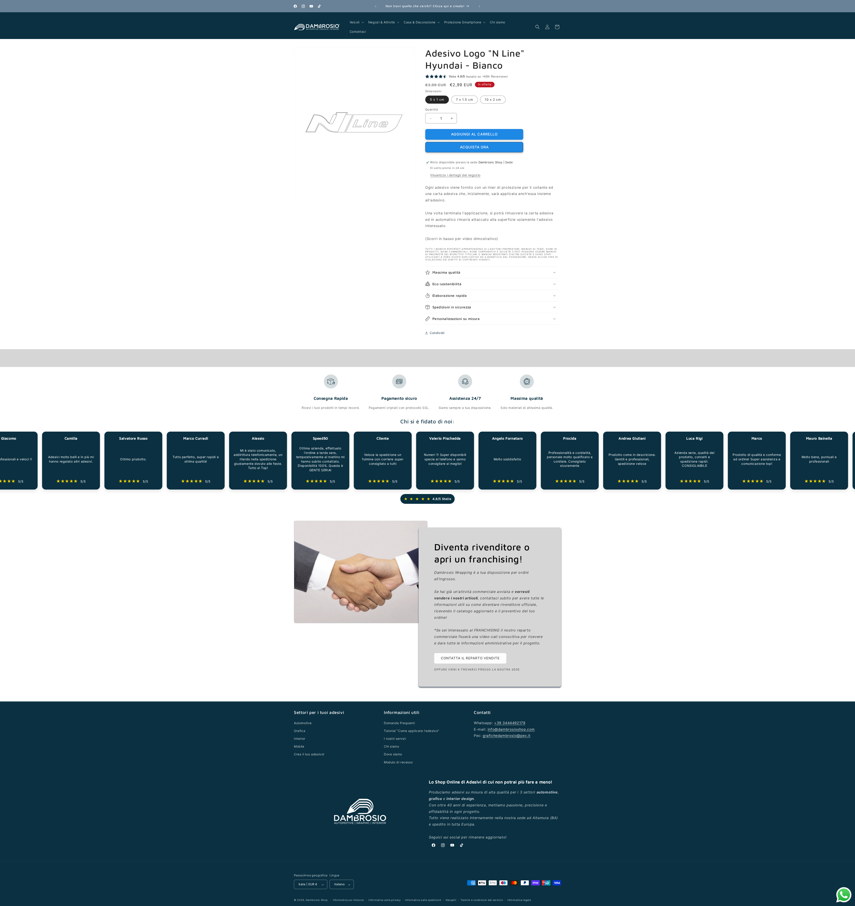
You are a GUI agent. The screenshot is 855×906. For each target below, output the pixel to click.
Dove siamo (393, 754)
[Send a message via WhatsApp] (844, 895)
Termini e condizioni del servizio (482, 900)
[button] (356, 22)
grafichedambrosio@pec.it (506, 735)
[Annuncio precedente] (376, 6)
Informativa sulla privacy (384, 900)
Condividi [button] (437, 333)
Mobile (299, 746)
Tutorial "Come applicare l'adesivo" (411, 731)
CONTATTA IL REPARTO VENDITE (470, 658)
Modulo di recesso (398, 762)
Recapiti (451, 900)
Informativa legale (519, 900)
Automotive (303, 723)
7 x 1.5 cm (464, 99)
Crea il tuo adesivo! (309, 754)
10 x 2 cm (493, 99)
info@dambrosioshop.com (511, 729)
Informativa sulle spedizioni (423, 900)
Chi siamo (391, 746)
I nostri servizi (395, 738)
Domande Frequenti (399, 723)
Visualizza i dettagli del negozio (455, 175)
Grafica (299, 731)
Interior (299, 738)
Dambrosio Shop (317, 900)
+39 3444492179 (509, 722)
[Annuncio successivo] (479, 6)
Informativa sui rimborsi (348, 900)
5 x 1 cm (437, 99)
